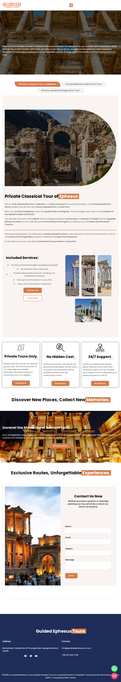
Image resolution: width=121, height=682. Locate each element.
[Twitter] (31, 656)
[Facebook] (25, 656)
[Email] (114, 676)
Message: (69, 559)
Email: (68, 537)
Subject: (69, 548)
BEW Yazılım (70, 677)
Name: (68, 526)
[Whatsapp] (114, 668)
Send (71, 576)
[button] (71, 5)
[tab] (37, 84)
